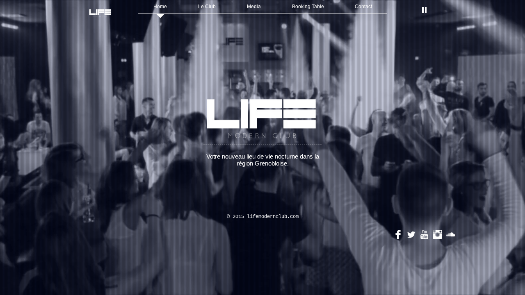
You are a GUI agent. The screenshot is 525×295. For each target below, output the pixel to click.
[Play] (424, 9)
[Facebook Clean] (398, 234)
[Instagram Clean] (437, 234)
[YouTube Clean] (424, 234)
